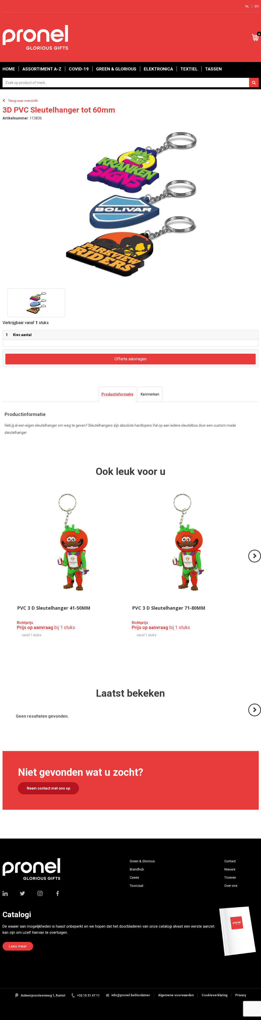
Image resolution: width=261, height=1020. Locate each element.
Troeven (230, 877)
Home (9, 68)
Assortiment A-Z (41, 68)
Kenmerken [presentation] (150, 394)
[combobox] (131, 82)
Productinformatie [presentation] (117, 394)
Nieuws (229, 869)
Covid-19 (79, 68)
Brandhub (137, 869)
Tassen (213, 68)
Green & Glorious (116, 68)
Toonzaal (136, 886)
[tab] (117, 394)
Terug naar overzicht (23, 101)
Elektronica (158, 68)
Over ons (230, 886)
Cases (134, 877)
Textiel (189, 68)
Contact (230, 861)
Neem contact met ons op (48, 788)
